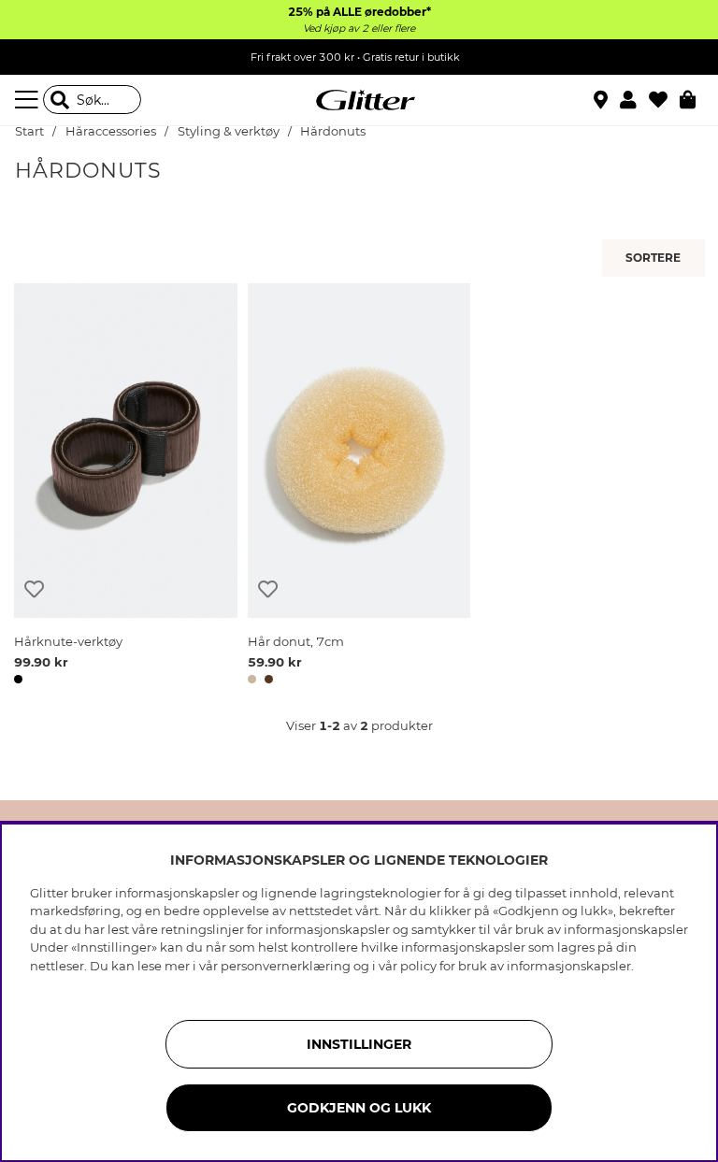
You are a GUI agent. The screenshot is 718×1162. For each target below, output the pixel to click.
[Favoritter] (664, 100)
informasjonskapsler (569, 965)
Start (29, 131)
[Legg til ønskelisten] (34, 589)
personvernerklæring (286, 965)
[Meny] (29, 100)
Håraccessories (110, 131)
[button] (634, 100)
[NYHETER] (655, 258)
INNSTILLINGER (359, 1044)
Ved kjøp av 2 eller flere (359, 28)
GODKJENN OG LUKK (359, 1107)
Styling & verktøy (229, 131)
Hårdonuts (333, 131)
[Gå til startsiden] (359, 100)
